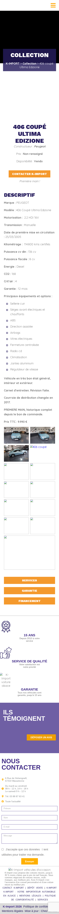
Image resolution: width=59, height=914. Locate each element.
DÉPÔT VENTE (36, 888)
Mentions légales (12, 911)
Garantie (29, 590)
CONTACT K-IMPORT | (15, 888)
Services (29, 580)
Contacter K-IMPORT (29, 174)
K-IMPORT (52, 888)
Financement (30, 601)
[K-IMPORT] (6, 5)
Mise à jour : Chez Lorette (41, 911)
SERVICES (42, 900)
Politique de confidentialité (39, 906)
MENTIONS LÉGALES (31, 896)
